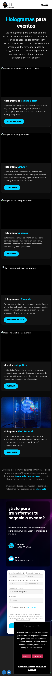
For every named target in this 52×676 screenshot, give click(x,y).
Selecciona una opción (16, 588)
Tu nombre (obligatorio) (16, 573)
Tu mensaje (12, 596)
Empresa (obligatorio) (33, 573)
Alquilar (11, 386)
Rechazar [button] (37, 656)
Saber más (11, 254)
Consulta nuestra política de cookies (32, 668)
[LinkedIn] (9, 672)
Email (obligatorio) (32, 580)
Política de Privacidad (33, 607)
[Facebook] (4, 672)
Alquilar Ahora (14, 121)
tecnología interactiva (27, 476)
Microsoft (41, 489)
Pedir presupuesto (15, 320)
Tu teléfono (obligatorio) (16, 580)
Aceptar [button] (26, 656)
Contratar (12, 187)
